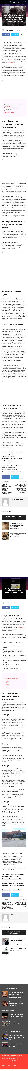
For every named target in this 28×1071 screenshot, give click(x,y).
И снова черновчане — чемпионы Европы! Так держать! (16, 1037)
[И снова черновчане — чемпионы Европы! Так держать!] (5, 1037)
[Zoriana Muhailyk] (3, 30)
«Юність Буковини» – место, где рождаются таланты (16, 1016)
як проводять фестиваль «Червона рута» (11, 473)
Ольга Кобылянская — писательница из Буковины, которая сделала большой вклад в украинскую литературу (20, 487)
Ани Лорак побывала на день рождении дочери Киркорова (16, 1003)
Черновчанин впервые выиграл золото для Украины (16, 1044)
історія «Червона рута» (7, 458)
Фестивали (14, 10)
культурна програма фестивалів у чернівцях (11, 465)
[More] (21, 34)
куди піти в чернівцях (6, 462)
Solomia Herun (13, 528)
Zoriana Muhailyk (9, 30)
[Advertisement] (14, 556)
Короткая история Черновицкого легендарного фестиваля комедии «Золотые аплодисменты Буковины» (7, 488)
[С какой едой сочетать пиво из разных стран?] (5, 536)
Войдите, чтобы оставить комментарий (14, 517)
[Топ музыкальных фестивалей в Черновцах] (5, 1023)
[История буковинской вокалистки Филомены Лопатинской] (5, 526)
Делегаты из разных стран (9, 110)
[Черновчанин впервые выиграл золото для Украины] (5, 1044)
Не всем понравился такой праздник (12, 113)
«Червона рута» (5, 451)
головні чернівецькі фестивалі (8, 456)
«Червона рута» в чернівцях (16, 451)
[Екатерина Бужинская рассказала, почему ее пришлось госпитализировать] (5, 994)
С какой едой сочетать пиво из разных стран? (18, 533)
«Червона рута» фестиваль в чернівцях (10, 454)
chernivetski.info (10, 62)
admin (11, 536)
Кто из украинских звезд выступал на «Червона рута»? (12, 108)
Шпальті (20, 67)
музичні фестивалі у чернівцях (8, 467)
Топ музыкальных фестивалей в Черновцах (17, 1022)
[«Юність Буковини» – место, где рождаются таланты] (5, 1016)
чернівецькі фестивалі (20, 471)
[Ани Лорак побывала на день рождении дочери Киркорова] (5, 1003)
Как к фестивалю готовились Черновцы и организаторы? (13, 105)
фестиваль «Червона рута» (8, 471)
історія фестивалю (18, 458)
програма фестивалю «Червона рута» (10, 469)
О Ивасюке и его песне (9, 112)
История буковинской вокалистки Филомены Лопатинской (16, 525)
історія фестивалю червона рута (9, 460)
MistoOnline (17, 1058)
